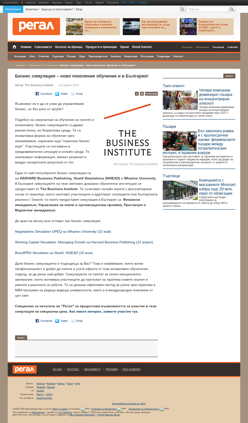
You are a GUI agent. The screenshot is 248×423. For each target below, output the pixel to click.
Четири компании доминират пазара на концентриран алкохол (215, 96)
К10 (124, 2)
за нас (57, 369)
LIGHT (49, 394)
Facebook (46, 93)
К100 (132, 2)
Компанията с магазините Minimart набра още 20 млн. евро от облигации (217, 186)
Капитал (31, 2)
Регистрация (13, 9)
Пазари (169, 126)
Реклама (52, 65)
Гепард (143, 2)
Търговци (171, 176)
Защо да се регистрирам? (57, 9)
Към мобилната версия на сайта (129, 403)
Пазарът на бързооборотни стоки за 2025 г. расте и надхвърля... (213, 26)
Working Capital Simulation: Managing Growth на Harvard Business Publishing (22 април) (84, 242)
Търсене (231, 9)
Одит (79, 2)
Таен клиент (174, 86)
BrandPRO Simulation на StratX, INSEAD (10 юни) (54, 253)
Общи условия (59, 409)
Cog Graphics (65, 412)
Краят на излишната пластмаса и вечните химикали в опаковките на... (100, 26)
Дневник (44, 2)
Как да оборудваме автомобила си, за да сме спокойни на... (156, 24)
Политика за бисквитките (104, 409)
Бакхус (69, 2)
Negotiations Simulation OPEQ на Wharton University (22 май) (63, 231)
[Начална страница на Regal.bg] (16, 46)
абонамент (92, 369)
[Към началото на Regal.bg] (36, 26)
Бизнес (61, 383)
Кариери (57, 2)
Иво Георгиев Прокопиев (82, 415)
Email (79, 93)
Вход (79, 9)
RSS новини (131, 369)
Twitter (64, 93)
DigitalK (99, 2)
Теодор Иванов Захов (108, 415)
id (22, 2)
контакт (73, 369)
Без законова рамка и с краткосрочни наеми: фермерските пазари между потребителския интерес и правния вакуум (199, 142)
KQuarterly (113, 2)
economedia (11, 2)
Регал (88, 2)
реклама (112, 369)
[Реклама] (229, 76)
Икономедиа (38, 412)
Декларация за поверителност (143, 409)
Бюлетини (32, 9)
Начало (20, 65)
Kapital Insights (44, 398)
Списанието (36, 65)
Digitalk (40, 391)
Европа (51, 387)
